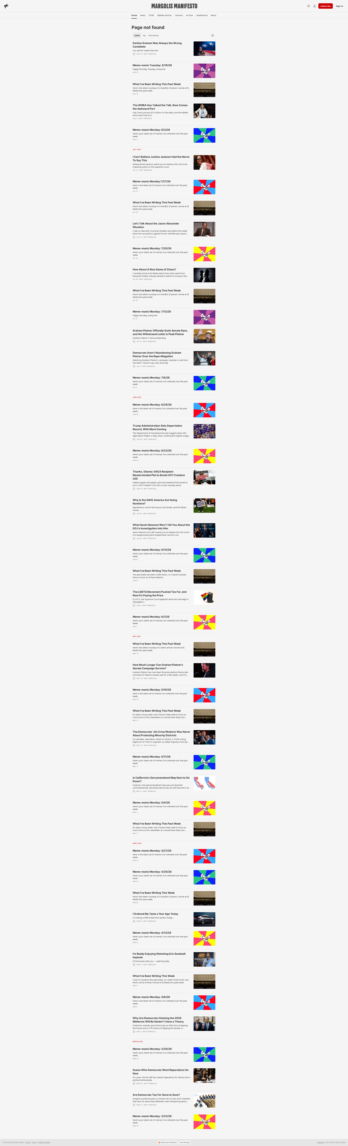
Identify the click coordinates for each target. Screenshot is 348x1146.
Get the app (185, 1142)
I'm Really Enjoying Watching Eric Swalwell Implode (159, 955)
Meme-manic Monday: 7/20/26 (152, 248)
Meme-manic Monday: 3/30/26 (152, 1048)
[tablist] (146, 35)
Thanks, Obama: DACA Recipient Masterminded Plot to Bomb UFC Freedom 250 (159, 475)
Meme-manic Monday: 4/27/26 (152, 850)
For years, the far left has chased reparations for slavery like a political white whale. (161, 1078)
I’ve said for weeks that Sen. (146, 50)
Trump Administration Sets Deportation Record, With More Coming (157, 427)
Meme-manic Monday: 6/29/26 (152, 404)
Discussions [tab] (153, 35)
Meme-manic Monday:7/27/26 (152, 181)
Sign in (339, 6)
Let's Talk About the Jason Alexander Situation (156, 225)
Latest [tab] (137, 35)
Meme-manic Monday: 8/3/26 (151, 129)
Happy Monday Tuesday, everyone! (149, 69)
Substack (320, 1142)
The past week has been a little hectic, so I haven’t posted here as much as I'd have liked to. (159, 576)
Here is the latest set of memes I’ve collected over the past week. (160, 186)
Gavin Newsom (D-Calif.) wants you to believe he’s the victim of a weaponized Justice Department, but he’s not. (161, 533)
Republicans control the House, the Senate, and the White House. (159, 508)
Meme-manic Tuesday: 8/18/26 (152, 65)
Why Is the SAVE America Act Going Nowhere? (155, 501)
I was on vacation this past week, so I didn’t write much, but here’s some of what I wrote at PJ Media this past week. (161, 981)
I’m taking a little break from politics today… (153, 917)
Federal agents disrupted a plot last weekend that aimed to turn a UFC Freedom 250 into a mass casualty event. (160, 484)
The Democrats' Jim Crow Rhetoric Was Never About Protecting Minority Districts (161, 733)
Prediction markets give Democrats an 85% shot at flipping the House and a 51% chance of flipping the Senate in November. (160, 1026)
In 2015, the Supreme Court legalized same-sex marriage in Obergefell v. (160, 600)
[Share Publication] (314, 6)
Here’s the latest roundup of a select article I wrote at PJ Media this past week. (158, 649)
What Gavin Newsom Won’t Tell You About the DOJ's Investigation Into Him (161, 526)
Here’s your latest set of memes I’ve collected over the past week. (160, 135)
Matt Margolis (150, 54)
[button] (134, 15)
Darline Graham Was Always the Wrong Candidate (157, 45)
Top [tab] (144, 35)
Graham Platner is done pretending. (149, 338)
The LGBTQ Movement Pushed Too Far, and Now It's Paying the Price (160, 593)
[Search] (308, 6)
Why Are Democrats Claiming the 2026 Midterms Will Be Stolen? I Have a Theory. (158, 1020)
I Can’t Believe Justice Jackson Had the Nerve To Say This (161, 158)
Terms (34, 1142)
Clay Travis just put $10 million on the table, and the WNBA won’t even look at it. (160, 114)
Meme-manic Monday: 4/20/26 (152, 871)
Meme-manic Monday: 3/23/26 (152, 1116)
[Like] (134, 369)
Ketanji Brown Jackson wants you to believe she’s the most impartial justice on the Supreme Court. (160, 165)
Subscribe (326, 6)
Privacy (28, 1142)
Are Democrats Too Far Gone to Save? (156, 1094)
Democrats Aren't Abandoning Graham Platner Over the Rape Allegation (157, 354)
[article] (174, 50)
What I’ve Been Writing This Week (154, 892)
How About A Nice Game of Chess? (154, 269)
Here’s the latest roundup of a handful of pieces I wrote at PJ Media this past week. (161, 89)
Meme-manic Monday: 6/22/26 (152, 450)
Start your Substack (169, 1142)
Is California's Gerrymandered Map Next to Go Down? (161, 779)
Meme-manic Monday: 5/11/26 (152, 756)
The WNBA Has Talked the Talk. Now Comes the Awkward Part (160, 107)
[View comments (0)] (153, 57)
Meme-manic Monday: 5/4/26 (151, 802)
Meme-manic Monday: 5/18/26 (152, 689)
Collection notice (44, 1142)
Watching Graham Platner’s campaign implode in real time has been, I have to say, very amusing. (160, 361)
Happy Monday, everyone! (145, 315)
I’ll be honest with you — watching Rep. (151, 961)
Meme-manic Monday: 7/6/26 (151, 377)
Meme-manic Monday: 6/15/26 (152, 549)
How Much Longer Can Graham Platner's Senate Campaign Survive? (158, 666)
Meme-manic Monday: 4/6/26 (151, 997)
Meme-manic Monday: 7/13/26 (152, 311)
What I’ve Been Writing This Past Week (157, 84)
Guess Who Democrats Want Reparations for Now (161, 1071)
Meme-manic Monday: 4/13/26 (152, 932)
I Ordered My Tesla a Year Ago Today (155, 913)
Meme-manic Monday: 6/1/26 (151, 616)
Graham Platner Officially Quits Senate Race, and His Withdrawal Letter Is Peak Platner (160, 332)
